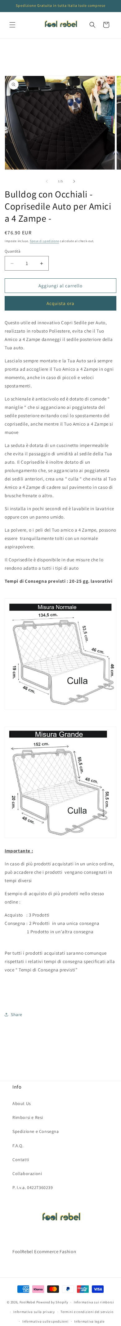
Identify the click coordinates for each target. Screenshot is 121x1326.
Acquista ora (60, 303)
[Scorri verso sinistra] (47, 181)
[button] (12, 25)
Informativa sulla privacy (34, 1312)
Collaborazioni (27, 1173)
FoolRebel (27, 1302)
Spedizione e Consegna (35, 1131)
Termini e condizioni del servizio (86, 1312)
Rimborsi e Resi (27, 1117)
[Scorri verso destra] (74, 181)
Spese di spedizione (44, 241)
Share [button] (16, 1014)
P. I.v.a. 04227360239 (32, 1187)
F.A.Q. (18, 1145)
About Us (21, 1103)
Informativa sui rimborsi (94, 1302)
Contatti (20, 1159)
